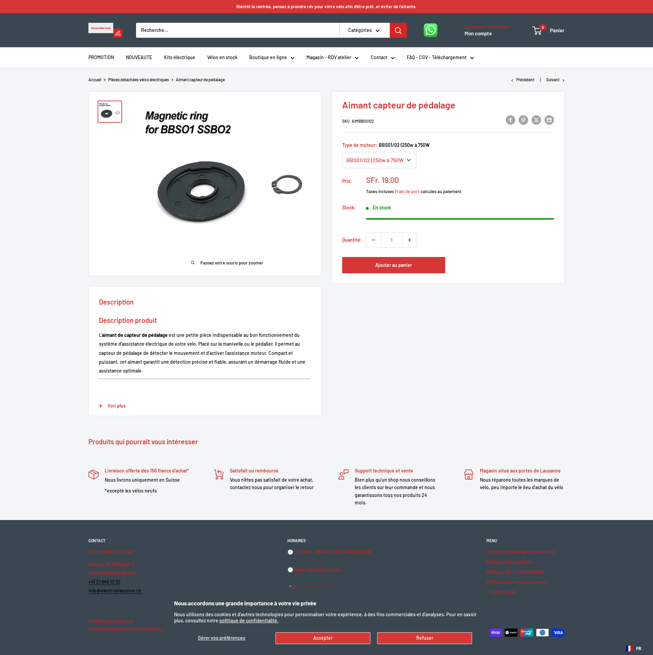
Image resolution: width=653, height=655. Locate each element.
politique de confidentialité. (249, 620)
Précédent (525, 79)
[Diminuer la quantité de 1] (373, 240)
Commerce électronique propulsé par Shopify (128, 628)
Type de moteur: (386, 145)
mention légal (500, 592)
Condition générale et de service (521, 552)
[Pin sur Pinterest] (523, 120)
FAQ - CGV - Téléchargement (437, 57)
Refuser (424, 638)
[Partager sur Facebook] (510, 120)
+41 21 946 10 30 (104, 582)
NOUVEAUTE (139, 57)
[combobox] (633, 648)
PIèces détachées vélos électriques (138, 79)
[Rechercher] (398, 30)
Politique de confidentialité (515, 572)
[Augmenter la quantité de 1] (409, 240)
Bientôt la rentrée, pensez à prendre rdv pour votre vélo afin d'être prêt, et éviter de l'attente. (326, 6)
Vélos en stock (222, 57)
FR (638, 648)
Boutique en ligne (268, 57)
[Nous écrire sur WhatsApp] (430, 30)
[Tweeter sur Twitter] (536, 120)
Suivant (552, 79)
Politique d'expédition (509, 562)
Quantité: (352, 240)
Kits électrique (179, 57)
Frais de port (407, 191)
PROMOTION (101, 57)
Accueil (94, 79)
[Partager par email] (549, 120)
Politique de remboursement (517, 582)
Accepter (323, 638)
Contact (379, 57)
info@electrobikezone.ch (114, 590)
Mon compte (478, 33)
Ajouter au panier (393, 265)
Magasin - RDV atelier (328, 57)
